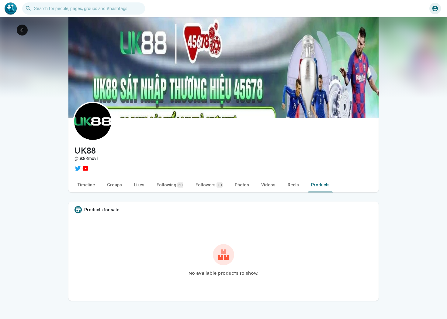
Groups (114, 184)
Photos (242, 184)
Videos (268, 184)
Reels (293, 184)
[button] (435, 8)
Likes (139, 184)
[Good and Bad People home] (11, 8)
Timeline (86, 184)
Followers (209, 184)
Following (169, 184)
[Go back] (22, 30)
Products (320, 184)
